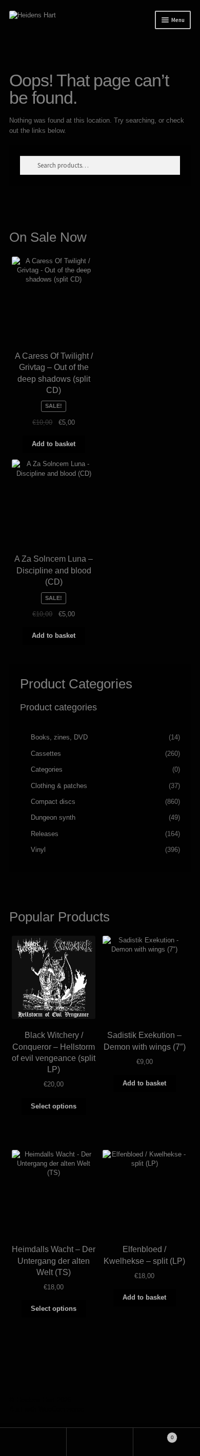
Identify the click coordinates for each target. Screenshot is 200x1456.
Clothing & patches (59, 786)
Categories (47, 769)
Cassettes (46, 753)
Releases (44, 834)
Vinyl (38, 849)
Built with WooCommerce (46, 1409)
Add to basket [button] (53, 444)
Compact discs (53, 801)
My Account (33, 1442)
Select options (53, 1106)
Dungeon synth (53, 817)
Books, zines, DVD (59, 737)
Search (100, 1442)
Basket (153, 1434)
